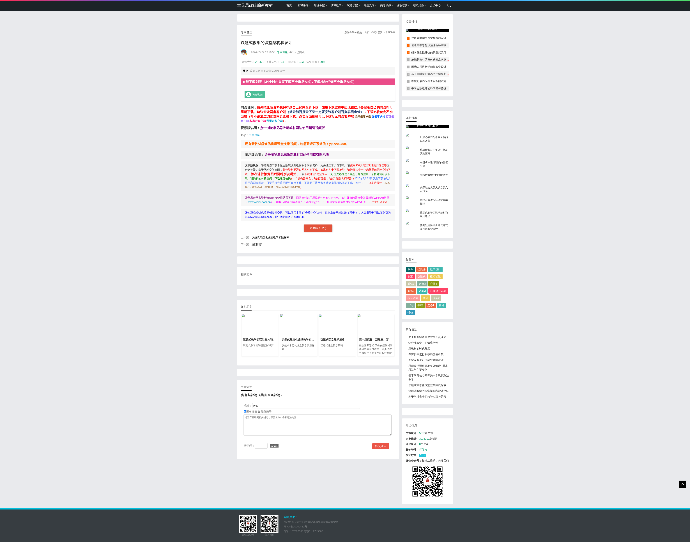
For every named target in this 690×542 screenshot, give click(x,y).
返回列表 (257, 244)
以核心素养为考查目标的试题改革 (431, 81)
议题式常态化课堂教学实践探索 (270, 237)
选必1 (430, 305)
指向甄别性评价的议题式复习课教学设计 (435, 52)
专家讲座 (390, 32)
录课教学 (336, 5)
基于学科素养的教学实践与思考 (427, 396)
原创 (425, 298)
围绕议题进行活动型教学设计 (428, 66)
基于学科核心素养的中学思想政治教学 (434, 73)
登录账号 (266, 411)
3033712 (424, 438)
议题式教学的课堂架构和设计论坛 (431, 38)
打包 (410, 312)
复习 (441, 305)
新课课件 (303, 5)
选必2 (436, 298)
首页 (289, 5)
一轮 (410, 305)
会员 (302, 61)
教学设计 (435, 269)
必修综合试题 (438, 290)
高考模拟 (385, 5)
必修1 (411, 283)
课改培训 (402, 5)
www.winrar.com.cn (259, 201)
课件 (410, 269)
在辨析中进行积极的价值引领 (425, 354)
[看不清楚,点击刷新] (274, 446)
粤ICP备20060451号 (295, 526)
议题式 (421, 276)
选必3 (422, 290)
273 (282, 61)
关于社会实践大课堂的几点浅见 (427, 337)
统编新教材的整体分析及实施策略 (431, 59)
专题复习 (369, 5)
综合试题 (413, 298)
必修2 (411, 290)
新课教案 (319, 5)
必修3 (422, 283)
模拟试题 (435, 276)
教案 (410, 276)
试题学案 (352, 5)
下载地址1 (257, 94)
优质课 (421, 269)
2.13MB (259, 61)
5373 (422, 433)
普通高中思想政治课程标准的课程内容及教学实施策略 (443, 45)
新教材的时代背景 (419, 348)
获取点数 (418, 5)
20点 (322, 61)
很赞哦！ (315, 228)
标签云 (423, 449)
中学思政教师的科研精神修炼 (428, 88)
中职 (420, 305)
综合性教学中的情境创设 (423, 342)
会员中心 (435, 5)
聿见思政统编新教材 (255, 5)
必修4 (433, 283)
